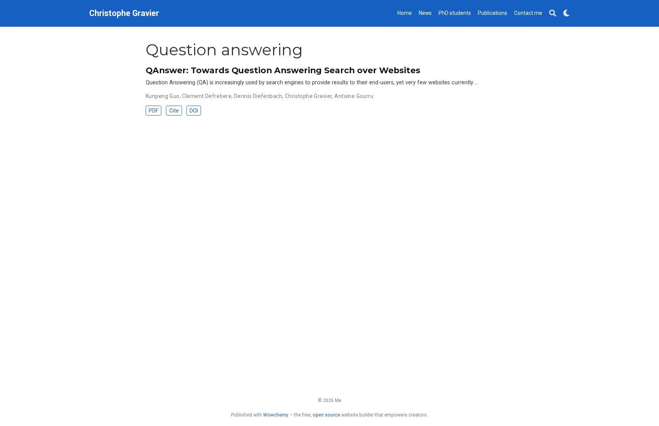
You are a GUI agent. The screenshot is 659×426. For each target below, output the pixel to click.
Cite (174, 111)
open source (326, 415)
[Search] (552, 13)
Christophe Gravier (124, 13)
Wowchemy (275, 415)
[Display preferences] (566, 13)
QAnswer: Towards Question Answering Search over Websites (283, 70)
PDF (153, 111)
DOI (194, 111)
